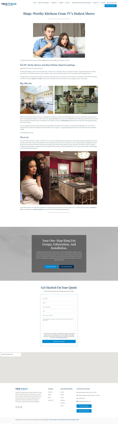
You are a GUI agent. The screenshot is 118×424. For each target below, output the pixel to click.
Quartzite (63, 400)
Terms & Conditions (53, 419)
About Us (50, 392)
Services (67, 2)
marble (40, 78)
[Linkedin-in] (21, 407)
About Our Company (43, 2)
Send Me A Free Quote (59, 341)
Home (35, 2)
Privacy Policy (60, 337)
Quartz (62, 397)
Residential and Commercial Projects (81, 2)
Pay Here (103, 2)
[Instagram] (19, 407)
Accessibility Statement (63, 419)
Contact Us (95, 2)
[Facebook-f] (16, 407)
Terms (65, 337)
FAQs (49, 397)
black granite (65, 120)
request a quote (37, 209)
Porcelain (63, 403)
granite (34, 78)
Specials (61, 2)
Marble (62, 394)
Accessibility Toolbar (74, 419)
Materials (54, 2)
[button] (44, 2)
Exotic (62, 405)
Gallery (49, 394)
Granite (62, 392)
